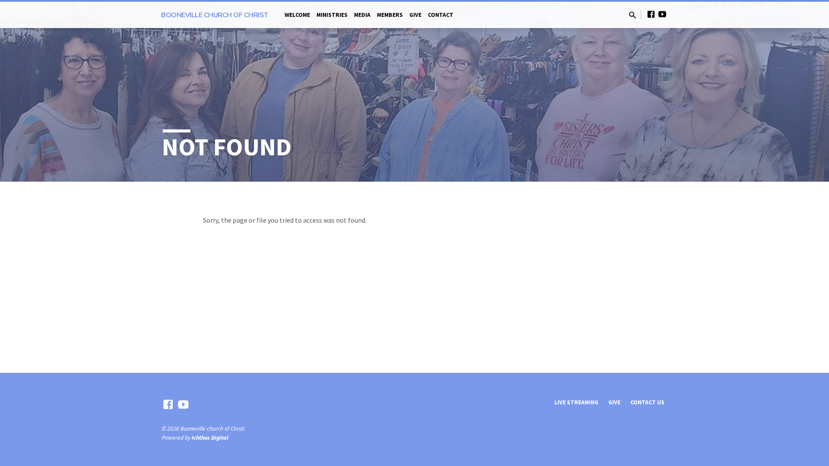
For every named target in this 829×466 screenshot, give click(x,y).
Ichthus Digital (210, 437)
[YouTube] (662, 14)
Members (390, 15)
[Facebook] (651, 14)
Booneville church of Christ (214, 15)
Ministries (332, 15)
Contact (440, 15)
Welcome (297, 15)
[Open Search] (632, 15)
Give (415, 15)
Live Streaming (576, 402)
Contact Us (647, 402)
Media (362, 15)
